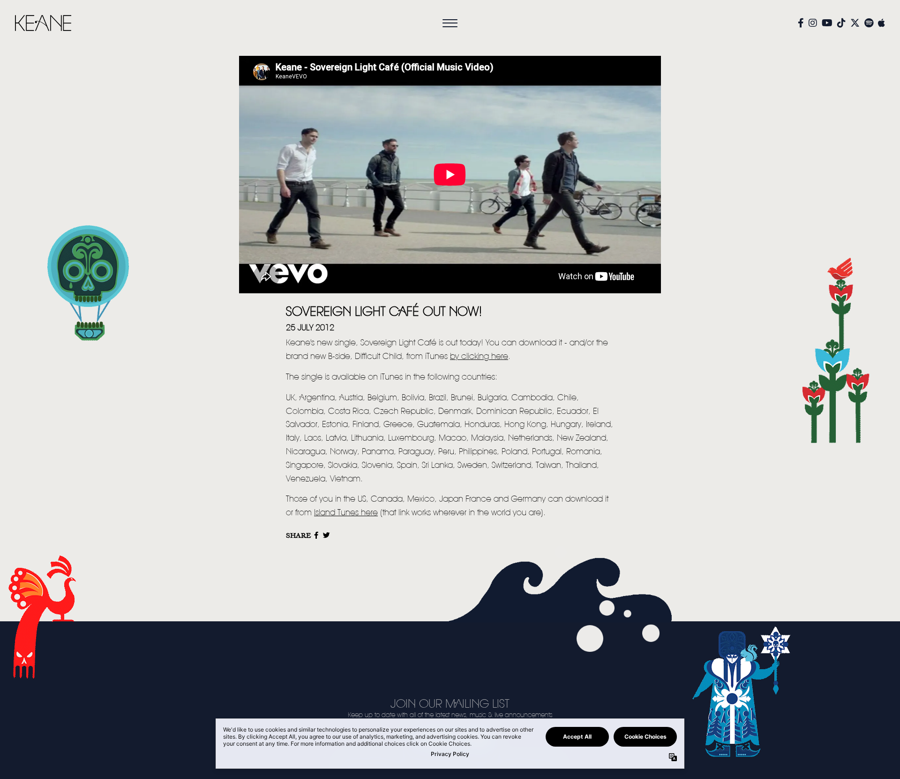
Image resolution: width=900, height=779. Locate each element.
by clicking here (479, 356)
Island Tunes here (346, 513)
